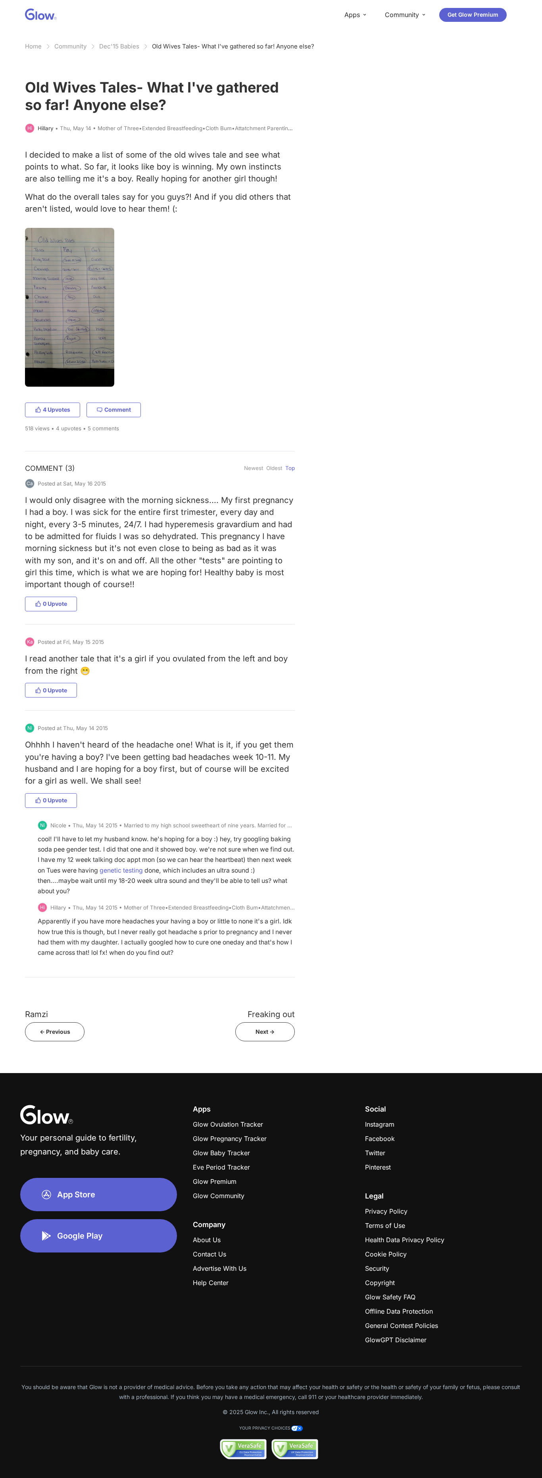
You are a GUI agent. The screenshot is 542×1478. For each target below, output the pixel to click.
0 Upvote (55, 603)
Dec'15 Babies (119, 46)
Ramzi (36, 1014)
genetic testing (121, 870)
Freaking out (271, 1014)
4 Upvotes (56, 409)
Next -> (265, 1031)
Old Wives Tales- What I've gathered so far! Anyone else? (233, 46)
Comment (117, 409)
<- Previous (55, 1031)
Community (70, 46)
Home (33, 46)
